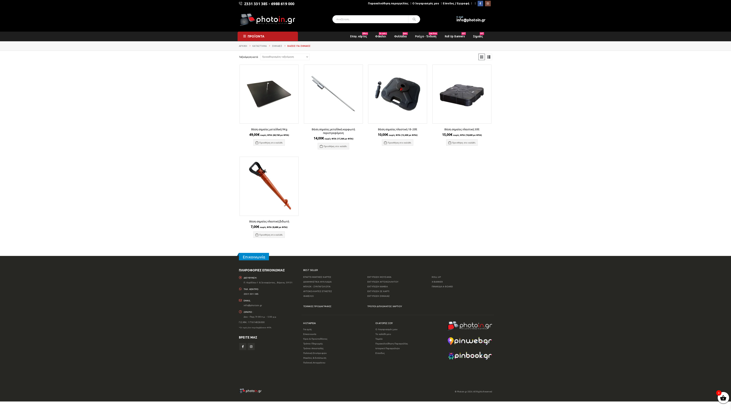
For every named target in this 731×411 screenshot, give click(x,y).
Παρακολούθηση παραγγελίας (388, 3)
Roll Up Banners (455, 35)
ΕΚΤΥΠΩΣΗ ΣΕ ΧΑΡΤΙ (378, 291)
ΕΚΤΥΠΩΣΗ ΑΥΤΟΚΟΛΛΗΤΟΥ (382, 281)
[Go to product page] (269, 94)
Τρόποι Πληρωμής (313, 343)
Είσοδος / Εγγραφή (456, 3)
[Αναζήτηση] (414, 19)
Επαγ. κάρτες (359, 35)
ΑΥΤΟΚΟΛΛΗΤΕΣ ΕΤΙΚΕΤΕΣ (317, 291)
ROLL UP (436, 277)
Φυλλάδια (400, 35)
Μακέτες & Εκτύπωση (314, 358)
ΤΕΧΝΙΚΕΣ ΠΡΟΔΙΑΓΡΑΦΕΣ (317, 306)
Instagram (251, 346)
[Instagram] (488, 3)
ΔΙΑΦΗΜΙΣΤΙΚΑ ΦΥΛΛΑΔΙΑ (317, 281)
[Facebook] (480, 3)
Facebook (242, 346)
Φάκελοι (380, 35)
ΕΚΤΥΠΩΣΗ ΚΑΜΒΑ (377, 286)
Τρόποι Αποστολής (313, 348)
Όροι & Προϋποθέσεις (315, 339)
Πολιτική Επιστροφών (315, 353)
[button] (481, 57)
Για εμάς (307, 329)
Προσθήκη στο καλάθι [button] (271, 142)
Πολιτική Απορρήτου (314, 362)
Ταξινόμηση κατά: (248, 57)
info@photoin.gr (470, 20)
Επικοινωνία (309, 334)
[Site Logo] (267, 19)
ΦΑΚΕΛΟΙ (308, 296)
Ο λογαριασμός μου (425, 3)
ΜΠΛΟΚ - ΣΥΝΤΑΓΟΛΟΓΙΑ (317, 286)
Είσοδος (380, 353)
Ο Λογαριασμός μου (386, 329)
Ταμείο (379, 339)
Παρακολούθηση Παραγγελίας (391, 343)
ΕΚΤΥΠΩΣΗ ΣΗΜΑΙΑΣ (378, 296)
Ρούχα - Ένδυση (426, 35)
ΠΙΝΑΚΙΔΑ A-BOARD (442, 286)
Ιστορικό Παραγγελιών (387, 348)
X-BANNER (437, 281)
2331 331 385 (255, 4)
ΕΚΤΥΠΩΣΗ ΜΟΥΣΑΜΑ (379, 277)
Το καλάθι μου (383, 334)
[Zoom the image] (470, 323)
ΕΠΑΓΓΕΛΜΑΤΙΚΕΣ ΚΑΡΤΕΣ (317, 277)
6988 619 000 (282, 4)
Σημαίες (478, 35)
